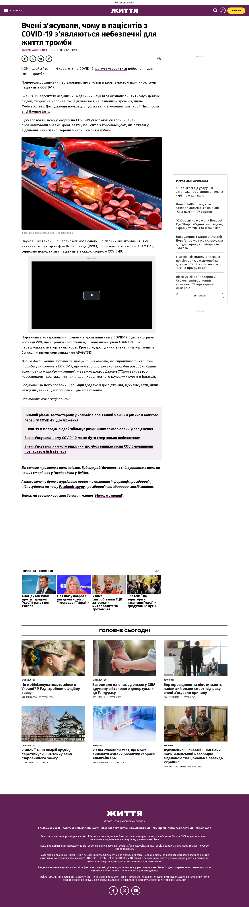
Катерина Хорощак (35, 50)
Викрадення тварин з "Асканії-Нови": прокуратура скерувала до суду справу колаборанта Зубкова (199, 242)
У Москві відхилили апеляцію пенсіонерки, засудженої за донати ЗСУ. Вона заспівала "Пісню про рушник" (198, 262)
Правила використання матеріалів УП (125, 828)
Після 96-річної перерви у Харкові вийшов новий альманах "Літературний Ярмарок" (195, 282)
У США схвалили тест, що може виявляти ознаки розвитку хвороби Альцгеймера (124, 754)
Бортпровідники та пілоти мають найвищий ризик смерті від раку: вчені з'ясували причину (193, 688)
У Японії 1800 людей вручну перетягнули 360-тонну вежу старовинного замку (47, 754)
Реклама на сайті (49, 828)
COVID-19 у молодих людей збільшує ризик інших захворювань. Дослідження (88, 429)
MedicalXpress (33, 106)
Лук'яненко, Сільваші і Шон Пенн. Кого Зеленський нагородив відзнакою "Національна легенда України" (193, 756)
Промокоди (203, 828)
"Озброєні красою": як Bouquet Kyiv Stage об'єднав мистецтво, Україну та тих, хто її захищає (199, 224)
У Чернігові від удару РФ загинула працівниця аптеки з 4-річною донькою (199, 191)
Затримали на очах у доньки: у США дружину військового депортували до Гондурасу (124, 688)
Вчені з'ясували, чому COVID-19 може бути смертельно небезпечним (82, 438)
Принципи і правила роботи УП (173, 828)
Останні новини (192, 181)
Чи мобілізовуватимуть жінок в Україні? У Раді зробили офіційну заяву (51, 688)
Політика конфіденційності (81, 828)
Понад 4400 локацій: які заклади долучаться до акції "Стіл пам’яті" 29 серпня (197, 208)
